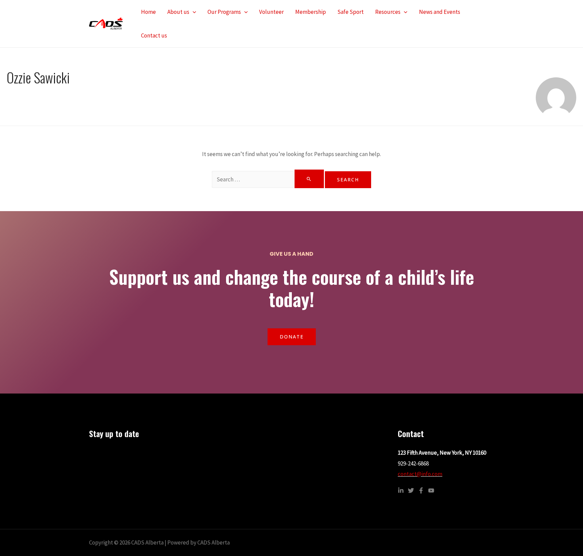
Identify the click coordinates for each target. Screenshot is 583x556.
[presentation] (192, 12)
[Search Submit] (309, 179)
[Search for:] (268, 179)
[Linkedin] (401, 490)
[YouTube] (431, 490)
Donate (292, 336)
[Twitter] (411, 490)
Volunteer (271, 12)
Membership (310, 12)
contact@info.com (420, 474)
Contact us (154, 35)
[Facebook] (421, 490)
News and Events (439, 12)
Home (148, 12)
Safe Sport (350, 12)
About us (178, 12)
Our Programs (224, 12)
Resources (387, 12)
